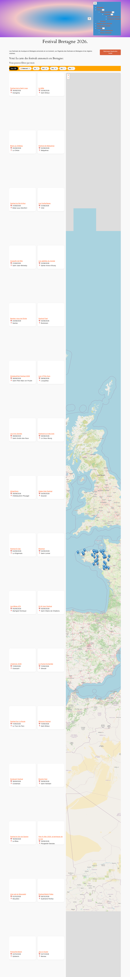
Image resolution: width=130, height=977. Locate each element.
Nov (71, 68)
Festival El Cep (15, 549)
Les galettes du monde (47, 261)
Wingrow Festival (45, 721)
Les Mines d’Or (15, 606)
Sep (54, 68)
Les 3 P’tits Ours (44, 376)
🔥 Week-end (25, 68)
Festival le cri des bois (46, 434)
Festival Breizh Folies (46, 894)
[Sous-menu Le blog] (103, 28)
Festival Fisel (43, 318)
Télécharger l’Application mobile (110, 52)
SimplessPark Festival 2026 (20, 376)
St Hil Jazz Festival (45, 606)
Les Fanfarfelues (45, 203)
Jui (36, 68)
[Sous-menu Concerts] (112, 14)
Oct (62, 68)
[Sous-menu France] (103, 10)
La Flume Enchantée (46, 664)
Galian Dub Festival (45, 491)
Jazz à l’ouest (43, 952)
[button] (93, 551)
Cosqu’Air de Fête (16, 261)
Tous (13, 68)
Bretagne (100, 7)
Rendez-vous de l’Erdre (18, 318)
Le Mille (41, 88)
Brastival (42, 549)
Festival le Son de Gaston (19, 836)
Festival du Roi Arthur (18, 203)
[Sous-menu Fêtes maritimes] (113, 12)
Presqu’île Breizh (16, 952)
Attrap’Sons (14, 491)
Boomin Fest (43, 779)
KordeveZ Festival (16, 779)
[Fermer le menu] (95, 3)
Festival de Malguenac (46, 146)
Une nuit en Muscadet (18, 894)
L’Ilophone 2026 (15, 664)
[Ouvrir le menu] (89, 18)
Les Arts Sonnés (16, 434)
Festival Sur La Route (17, 721)
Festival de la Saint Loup (19, 88)
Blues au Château (16, 146)
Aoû (44, 68)
